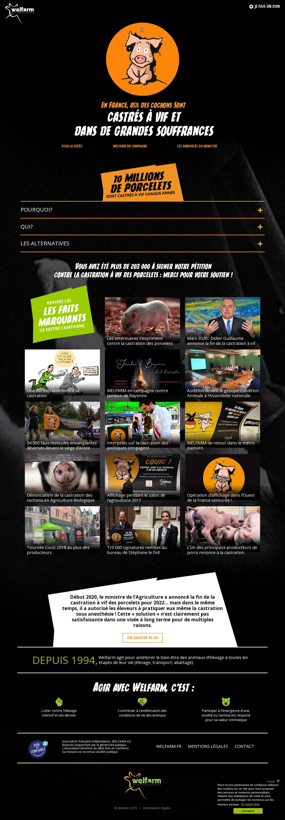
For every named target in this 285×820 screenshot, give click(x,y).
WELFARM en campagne (130, 146)
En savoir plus (142, 637)
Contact (244, 746)
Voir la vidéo (72, 146)
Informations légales (156, 808)
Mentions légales (208, 746)
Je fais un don (266, 6)
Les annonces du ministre (197, 146)
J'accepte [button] (248, 811)
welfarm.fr (168, 746)
